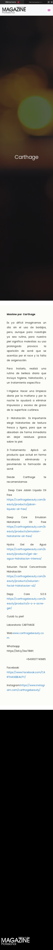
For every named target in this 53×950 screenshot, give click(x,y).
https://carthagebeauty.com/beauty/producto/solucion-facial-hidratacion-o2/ (26, 581)
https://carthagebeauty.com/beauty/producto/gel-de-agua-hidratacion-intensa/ (26, 554)
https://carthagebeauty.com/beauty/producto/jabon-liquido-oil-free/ (26, 504)
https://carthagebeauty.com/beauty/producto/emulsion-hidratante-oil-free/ (26, 531)
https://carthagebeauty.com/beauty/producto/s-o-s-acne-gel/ (26, 603)
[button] (49, 10)
